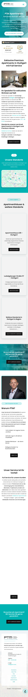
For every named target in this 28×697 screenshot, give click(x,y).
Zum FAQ (14, 597)
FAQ (14, 674)
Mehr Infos (22, 42)
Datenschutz (14, 679)
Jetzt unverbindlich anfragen (14, 33)
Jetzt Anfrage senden (14, 362)
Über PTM (14, 455)
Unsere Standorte (14, 142)
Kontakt (14, 676)
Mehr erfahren (14, 249)
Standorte (13, 670)
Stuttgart (11, 98)
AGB (14, 681)
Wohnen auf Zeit (16, 115)
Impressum (14, 677)
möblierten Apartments (18, 496)
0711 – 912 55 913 (12, 660)
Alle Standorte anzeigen (14, 334)
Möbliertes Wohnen (6, 131)
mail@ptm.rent (12, 664)
